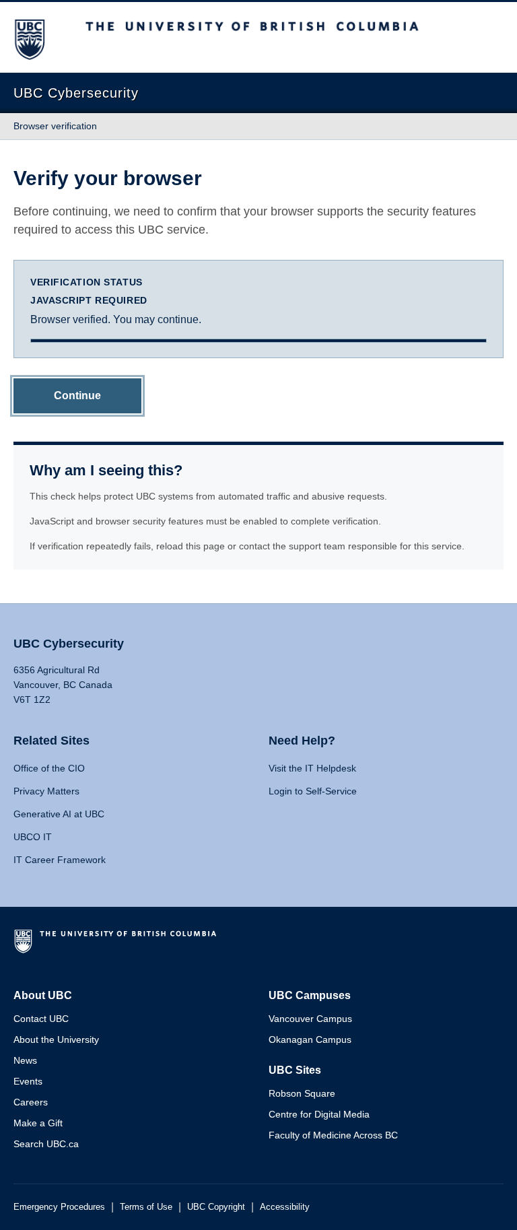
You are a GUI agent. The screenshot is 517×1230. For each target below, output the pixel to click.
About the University (56, 1039)
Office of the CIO (49, 768)
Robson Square (302, 1093)
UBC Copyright (216, 1207)
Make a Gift (38, 1123)
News (25, 1060)
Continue (77, 395)
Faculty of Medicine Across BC (333, 1135)
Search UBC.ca (46, 1143)
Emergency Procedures (59, 1207)
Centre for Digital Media (319, 1114)
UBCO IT (32, 836)
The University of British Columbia (117, 946)
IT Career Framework (59, 859)
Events (27, 1081)
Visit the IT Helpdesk (312, 768)
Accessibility (285, 1207)
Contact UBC (41, 1018)
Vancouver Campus (310, 1018)
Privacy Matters (46, 791)
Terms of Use (146, 1207)
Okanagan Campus (310, 1039)
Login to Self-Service (313, 791)
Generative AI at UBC (58, 814)
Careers (30, 1102)
